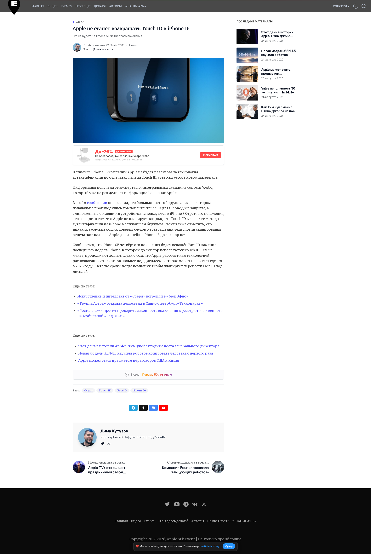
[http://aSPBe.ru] (109, 443)
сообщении (97, 203)
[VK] (195, 504)
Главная (37, 6)
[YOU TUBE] (177, 504)
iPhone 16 (139, 390)
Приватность (218, 521)
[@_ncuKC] (102, 443)
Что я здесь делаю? (90, 6)
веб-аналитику (210, 546)
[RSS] (204, 504)
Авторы (115, 6)
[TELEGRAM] (186, 504)
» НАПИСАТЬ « (135, 6)
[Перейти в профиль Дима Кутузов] (77, 47)
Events (149, 521)
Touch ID (105, 390)
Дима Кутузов (103, 49)
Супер (228, 546)
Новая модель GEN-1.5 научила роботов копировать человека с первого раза (145, 353)
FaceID (122, 390)
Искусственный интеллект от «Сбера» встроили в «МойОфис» (132, 296)
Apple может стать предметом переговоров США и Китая (128, 360)
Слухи (80, 21)
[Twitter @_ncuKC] (167, 504)
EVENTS (66, 6)
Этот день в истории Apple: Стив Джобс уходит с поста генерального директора (148, 346)
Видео (52, 6)
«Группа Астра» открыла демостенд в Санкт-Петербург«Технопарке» (140, 303)
